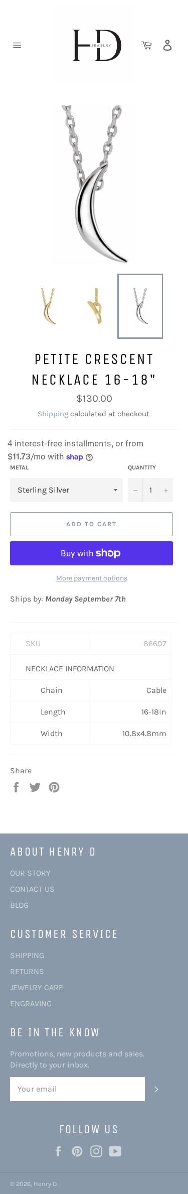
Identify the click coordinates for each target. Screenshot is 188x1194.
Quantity (142, 467)
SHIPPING (27, 955)
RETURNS (27, 971)
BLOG (19, 905)
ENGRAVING (31, 1003)
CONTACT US (32, 889)
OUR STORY (30, 873)
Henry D (45, 1183)
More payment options (91, 578)
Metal (19, 467)
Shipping (53, 413)
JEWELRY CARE (36, 987)
